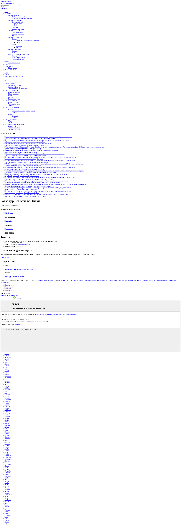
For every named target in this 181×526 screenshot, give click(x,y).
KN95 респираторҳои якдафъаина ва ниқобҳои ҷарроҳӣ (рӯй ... (25, 142)
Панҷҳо (18, 42)
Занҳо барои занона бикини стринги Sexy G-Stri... (21, 152)
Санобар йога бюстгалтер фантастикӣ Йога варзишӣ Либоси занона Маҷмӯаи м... (31, 172)
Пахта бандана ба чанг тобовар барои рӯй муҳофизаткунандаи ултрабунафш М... (30, 138)
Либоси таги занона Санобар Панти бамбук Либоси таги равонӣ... (26, 155)
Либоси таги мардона (15, 20)
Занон (14, 52)
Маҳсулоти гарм (41, 280)
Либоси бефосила (14, 87)
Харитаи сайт (51, 280)
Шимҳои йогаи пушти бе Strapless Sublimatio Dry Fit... (22, 193)
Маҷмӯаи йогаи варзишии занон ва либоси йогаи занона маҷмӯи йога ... (28, 186)
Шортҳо (18, 47)
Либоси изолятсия (18, 59)
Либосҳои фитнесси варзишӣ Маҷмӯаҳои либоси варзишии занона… (27, 162)
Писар (14, 44)
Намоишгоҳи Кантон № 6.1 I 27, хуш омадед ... (20, 269)
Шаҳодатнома (12, 68)
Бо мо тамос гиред (10, 69)
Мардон (14, 51)
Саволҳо (7, 64)
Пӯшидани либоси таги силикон (94, 280)
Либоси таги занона (14, 30)
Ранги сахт (15, 27)
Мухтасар (19, 46)
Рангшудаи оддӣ (17, 32)
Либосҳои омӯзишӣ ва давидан (22, 18)
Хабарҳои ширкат (14, 63)
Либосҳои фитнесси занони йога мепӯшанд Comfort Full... (23, 165)
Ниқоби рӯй (16, 56)
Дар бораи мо (9, 66)
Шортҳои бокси (17, 24)
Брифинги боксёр (17, 22)
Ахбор (7, 61)
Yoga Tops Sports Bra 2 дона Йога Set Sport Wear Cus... (22, 176)
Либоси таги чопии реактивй (157, 280)
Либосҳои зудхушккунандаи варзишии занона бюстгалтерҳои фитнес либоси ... (30, 179)
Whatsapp (19, 298)
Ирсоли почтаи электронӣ (9, 295)
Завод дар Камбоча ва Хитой (14, 76)
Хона (6, 12)
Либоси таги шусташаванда (74, 280)
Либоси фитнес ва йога (19, 17)
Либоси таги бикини (141, 280)
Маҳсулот (8, 13)
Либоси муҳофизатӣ (18, 57)
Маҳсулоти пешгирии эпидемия (18, 54)
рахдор (14, 25)
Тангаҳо (14, 35)
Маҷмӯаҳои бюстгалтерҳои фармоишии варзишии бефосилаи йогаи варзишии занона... (33, 182)
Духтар (14, 39)
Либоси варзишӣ (13, 15)
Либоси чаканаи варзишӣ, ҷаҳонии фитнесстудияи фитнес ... (24, 169)
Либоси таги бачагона (15, 37)
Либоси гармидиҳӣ (14, 49)
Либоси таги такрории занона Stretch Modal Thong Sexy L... (24, 159)
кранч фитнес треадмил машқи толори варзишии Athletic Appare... (26, 196)
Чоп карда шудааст (18, 29)
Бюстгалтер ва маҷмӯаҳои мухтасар (27, 40)
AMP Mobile (61, 280)
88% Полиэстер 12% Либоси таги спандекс (119, 280)
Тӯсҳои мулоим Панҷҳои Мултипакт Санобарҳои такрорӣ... (24, 148)
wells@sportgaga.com (23, 244)
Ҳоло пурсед (5, 257)
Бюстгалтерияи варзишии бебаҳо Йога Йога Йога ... (21, 189)
